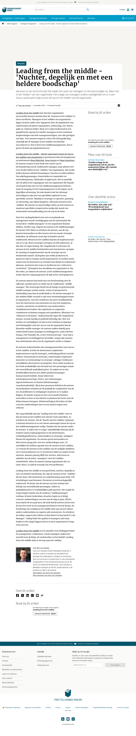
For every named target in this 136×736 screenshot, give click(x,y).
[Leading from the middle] (95, 126)
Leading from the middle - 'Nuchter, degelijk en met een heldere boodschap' (63, 24)
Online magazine (12, 24)
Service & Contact (123, 707)
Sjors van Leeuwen (24, 105)
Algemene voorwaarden (33, 707)
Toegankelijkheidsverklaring (102, 707)
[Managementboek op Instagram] (73, 719)
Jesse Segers (51, 160)
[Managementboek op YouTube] (68, 719)
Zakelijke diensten (44, 656)
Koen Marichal (37, 160)
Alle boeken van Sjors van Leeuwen (46, 573)
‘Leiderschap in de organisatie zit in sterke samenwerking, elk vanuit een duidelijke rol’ (102, 166)
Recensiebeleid (8, 683)
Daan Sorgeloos (67, 160)
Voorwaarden (7, 665)
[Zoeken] (88, 10)
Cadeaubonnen (43, 665)
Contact (5, 661)
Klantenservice (9, 652)
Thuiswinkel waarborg (13, 707)
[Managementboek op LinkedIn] (62, 719)
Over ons (5, 656)
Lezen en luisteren (9, 674)
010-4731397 (129, 18)
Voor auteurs (7, 678)
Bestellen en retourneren (12, 670)
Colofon (48, 707)
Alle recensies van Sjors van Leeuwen (47, 575)
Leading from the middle (27, 113)
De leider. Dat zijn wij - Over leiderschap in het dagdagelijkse (101, 240)
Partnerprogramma (9, 687)
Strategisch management (28, 24)
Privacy (58, 707)
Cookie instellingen (81, 707)
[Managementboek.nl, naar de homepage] (11, 12)
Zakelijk (40, 652)
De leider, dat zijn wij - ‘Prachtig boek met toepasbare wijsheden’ (100, 206)
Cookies (67, 707)
